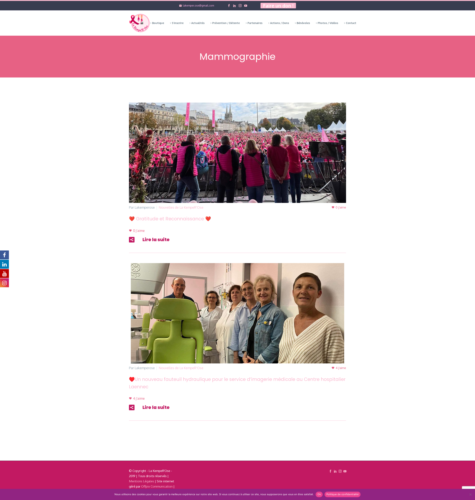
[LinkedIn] (234, 5)
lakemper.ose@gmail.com (198, 5)
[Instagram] (240, 5)
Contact (351, 23)
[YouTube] (245, 5)
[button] (132, 239)
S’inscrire (178, 23)
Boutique (158, 23)
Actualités (197, 23)
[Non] (470, 494)
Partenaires (255, 23)
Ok (319, 494)
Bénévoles (303, 23)
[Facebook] (229, 5)
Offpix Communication (157, 486)
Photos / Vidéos (328, 23)
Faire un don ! (278, 5)
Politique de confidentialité (342, 494)
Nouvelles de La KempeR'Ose (181, 207)
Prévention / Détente (226, 23)
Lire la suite (156, 239)
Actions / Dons (279, 23)
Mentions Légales (141, 481)
